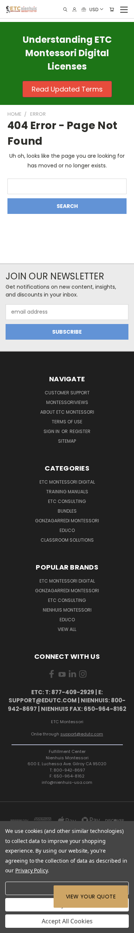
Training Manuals (67, 491)
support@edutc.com (81, 734)
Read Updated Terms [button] (67, 89)
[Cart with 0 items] (111, 9)
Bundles (67, 511)
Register (80, 431)
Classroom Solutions (67, 540)
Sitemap (67, 441)
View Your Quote (91, 896)
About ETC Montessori (67, 412)
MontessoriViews (67, 402)
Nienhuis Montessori (67, 610)
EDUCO (67, 619)
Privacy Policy (31, 870)
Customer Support (67, 392)
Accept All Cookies (67, 921)
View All (67, 629)
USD (93, 9)
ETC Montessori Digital (67, 482)
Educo (67, 530)
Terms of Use (67, 422)
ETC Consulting (67, 501)
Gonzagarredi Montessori (67, 520)
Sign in (52, 431)
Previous (11, 925)
